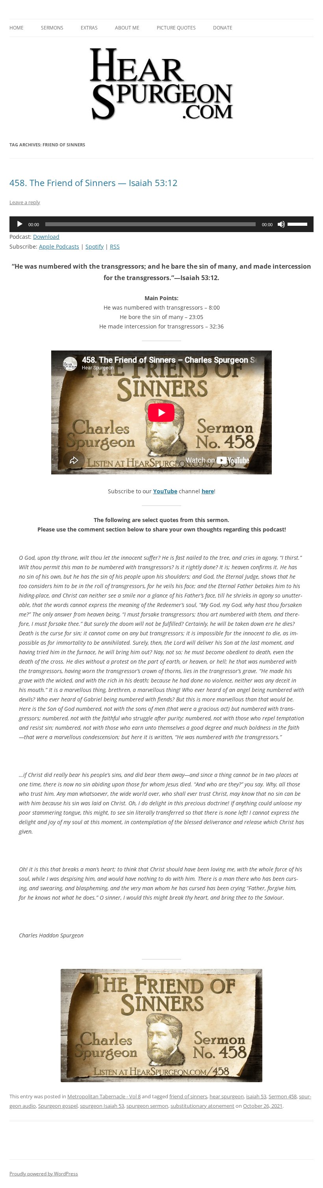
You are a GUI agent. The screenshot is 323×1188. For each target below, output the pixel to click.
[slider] (299, 223)
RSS (115, 246)
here (208, 491)
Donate (222, 27)
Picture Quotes (176, 27)
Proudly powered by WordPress (43, 1173)
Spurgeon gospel (58, 1105)
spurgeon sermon (147, 1105)
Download (46, 236)
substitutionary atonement (202, 1105)
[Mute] (281, 224)
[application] (161, 224)
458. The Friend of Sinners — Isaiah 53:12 (93, 182)
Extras (89, 27)
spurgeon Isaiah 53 (102, 1105)
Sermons (52, 27)
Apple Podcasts (59, 246)
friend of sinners (188, 1096)
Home (16, 27)
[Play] (20, 224)
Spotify (94, 246)
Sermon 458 (283, 1096)
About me (127, 27)
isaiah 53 (256, 1096)
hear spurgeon (227, 1096)
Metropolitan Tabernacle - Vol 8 (104, 1096)
